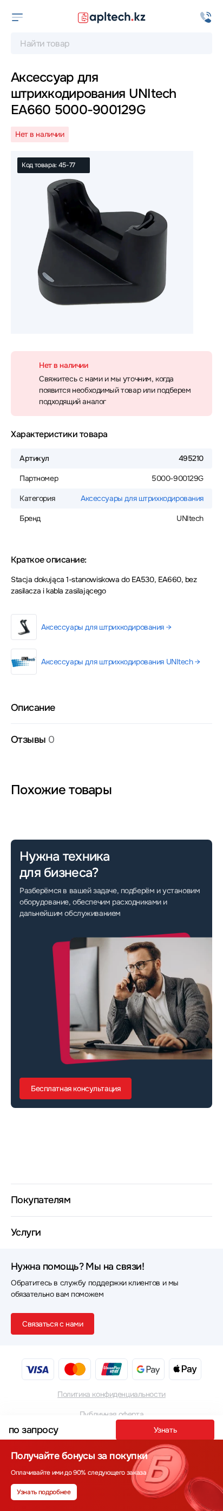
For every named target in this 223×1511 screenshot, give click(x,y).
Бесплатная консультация (75, 1088)
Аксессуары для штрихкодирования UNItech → (120, 662)
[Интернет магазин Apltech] (111, 17)
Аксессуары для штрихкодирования (142, 498)
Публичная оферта (111, 1414)
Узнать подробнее (43, 1492)
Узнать (165, 1430)
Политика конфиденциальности (111, 1394)
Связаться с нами (52, 1324)
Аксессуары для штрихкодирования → (106, 627)
